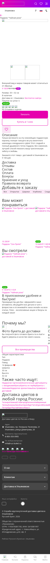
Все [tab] (5, 191)
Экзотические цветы (31, 383)
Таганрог (6, 402)
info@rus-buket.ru (13, 443)
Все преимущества (25, 349)
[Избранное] (41, 3)
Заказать (25, 114)
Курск (39, 405)
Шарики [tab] (26, 191)
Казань (11, 405)
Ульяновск (10, 10)
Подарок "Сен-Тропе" (11, 242)
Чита (34, 405)
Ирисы (17, 385)
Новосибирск (24, 407)
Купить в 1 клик (25, 121)
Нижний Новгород (18, 402)
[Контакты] (46, 10)
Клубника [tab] (37, 191)
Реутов (15, 407)
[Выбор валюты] (35, 10)
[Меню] (46, 3)
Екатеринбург (25, 405)
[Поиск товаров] (35, 3)
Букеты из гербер (28, 385)
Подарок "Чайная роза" (13, 290)
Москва (45, 405)
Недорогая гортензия (12, 383)
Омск (17, 405)
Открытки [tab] (14, 191)
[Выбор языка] (41, 10)
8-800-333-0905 (12, 436)
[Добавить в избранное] (6, 129)
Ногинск (30, 402)
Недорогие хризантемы (21, 388)
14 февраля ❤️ (8, 365)
